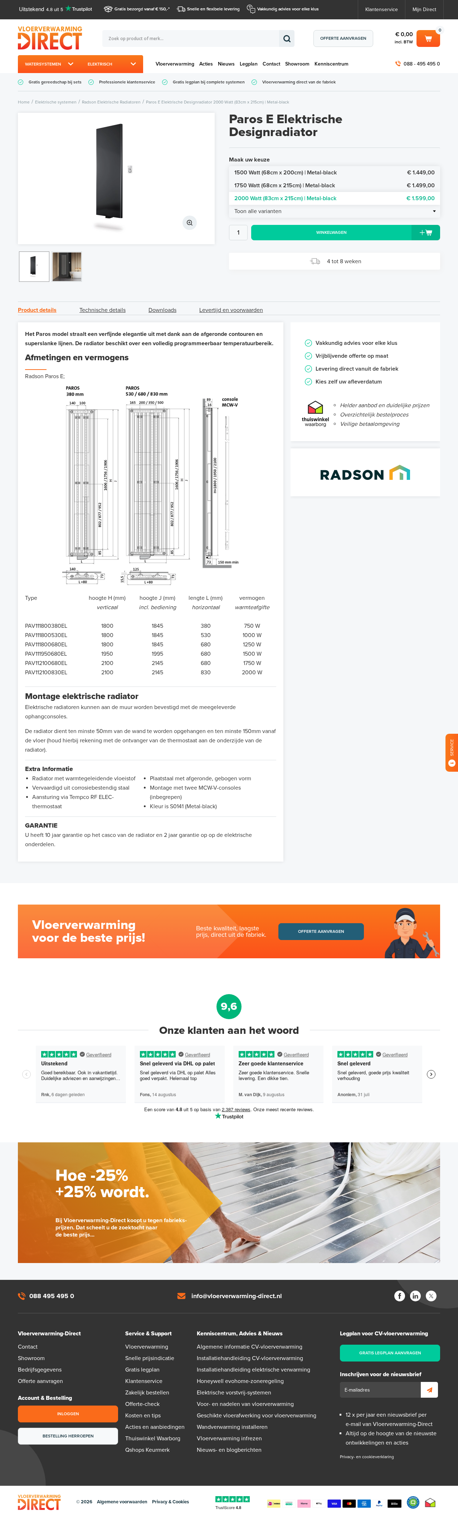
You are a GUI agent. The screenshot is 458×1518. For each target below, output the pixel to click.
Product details (37, 310)
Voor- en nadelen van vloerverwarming (245, 1404)
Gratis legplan (142, 1369)
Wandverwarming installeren (232, 1427)
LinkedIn (415, 1296)
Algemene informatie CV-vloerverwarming (249, 1346)
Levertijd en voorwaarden (231, 310)
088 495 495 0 (51, 1296)
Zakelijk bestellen (147, 1392)
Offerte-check (142, 1404)
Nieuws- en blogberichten (229, 1450)
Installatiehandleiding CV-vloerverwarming (250, 1358)
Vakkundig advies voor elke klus (288, 8)
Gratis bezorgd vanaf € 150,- (141, 8)
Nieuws (226, 64)
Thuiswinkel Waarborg (152, 1438)
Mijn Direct (424, 9)
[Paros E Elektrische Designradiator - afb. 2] (67, 266)
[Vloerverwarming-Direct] (52, 38)
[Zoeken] (286, 38)
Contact (271, 64)
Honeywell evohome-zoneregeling (240, 1381)
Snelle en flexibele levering (213, 8)
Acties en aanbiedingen (155, 1427)
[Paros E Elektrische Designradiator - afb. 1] (116, 178)
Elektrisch (100, 64)
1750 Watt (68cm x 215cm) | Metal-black (334, 185)
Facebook (399, 1296)
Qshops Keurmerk (147, 1450)
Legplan (249, 64)
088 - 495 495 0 (422, 64)
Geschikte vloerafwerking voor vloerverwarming (256, 1415)
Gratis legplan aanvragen (390, 1352)
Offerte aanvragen (343, 38)
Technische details (102, 310)
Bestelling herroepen (68, 1436)
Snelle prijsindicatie (149, 1358)
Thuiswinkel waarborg (430, 1502)
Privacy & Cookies (170, 1502)
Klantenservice (381, 9)
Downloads (162, 310)
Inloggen (68, 1413)
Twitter (431, 1296)
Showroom (297, 64)
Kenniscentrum (332, 64)
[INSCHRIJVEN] (429, 1390)
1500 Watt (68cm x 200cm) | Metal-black (334, 172)
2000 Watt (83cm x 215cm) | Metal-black (334, 198)
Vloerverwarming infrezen (229, 1438)
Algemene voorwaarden (122, 1502)
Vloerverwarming (175, 64)
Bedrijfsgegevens (40, 1369)
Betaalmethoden (334, 1502)
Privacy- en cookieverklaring (367, 1456)
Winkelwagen (428, 37)
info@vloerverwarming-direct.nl (236, 1296)
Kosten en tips (143, 1415)
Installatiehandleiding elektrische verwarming (253, 1369)
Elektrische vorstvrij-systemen (234, 1392)
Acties (206, 64)
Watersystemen (43, 64)
